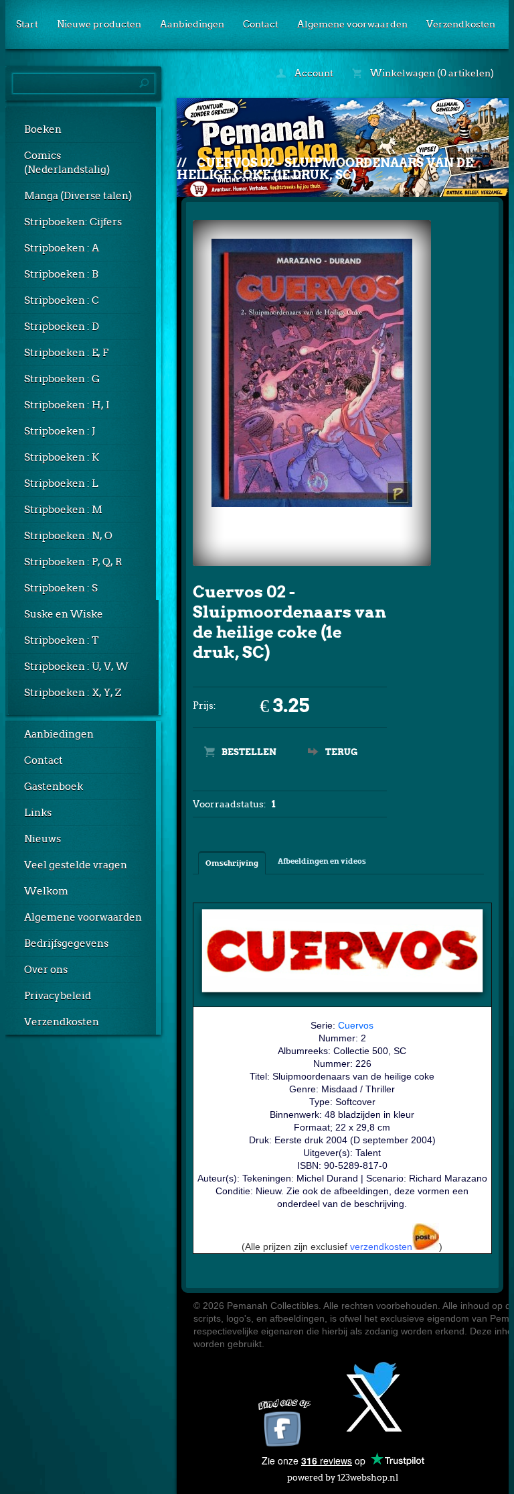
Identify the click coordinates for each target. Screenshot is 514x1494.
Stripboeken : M (63, 510)
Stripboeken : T (61, 640)
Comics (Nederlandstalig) (67, 163)
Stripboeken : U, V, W (76, 666)
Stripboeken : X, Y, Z (72, 693)
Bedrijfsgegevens (66, 943)
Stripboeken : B (61, 274)
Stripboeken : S (61, 588)
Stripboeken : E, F (66, 353)
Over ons (46, 970)
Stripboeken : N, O (68, 536)
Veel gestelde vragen (75, 865)
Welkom (46, 891)
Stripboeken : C (61, 300)
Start (27, 24)
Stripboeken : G (62, 379)
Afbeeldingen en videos (322, 861)
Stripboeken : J (59, 431)
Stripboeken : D (61, 327)
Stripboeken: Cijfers (73, 222)
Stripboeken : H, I (67, 405)
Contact (260, 24)
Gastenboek (53, 787)
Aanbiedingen (192, 24)
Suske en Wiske (63, 614)
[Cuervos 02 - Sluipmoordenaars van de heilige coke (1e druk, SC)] (311, 504)
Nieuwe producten (99, 24)
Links (38, 813)
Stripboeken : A (61, 248)
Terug (341, 752)
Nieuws (42, 839)
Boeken (43, 129)
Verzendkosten (460, 24)
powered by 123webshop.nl (342, 1478)
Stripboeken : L (61, 483)
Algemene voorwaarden (352, 24)
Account (312, 73)
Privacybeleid (57, 996)
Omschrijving (231, 863)
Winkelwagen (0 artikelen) (431, 73)
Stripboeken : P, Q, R (73, 562)
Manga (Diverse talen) (78, 196)
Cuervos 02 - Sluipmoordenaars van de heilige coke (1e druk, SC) (325, 169)
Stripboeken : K (61, 457)
